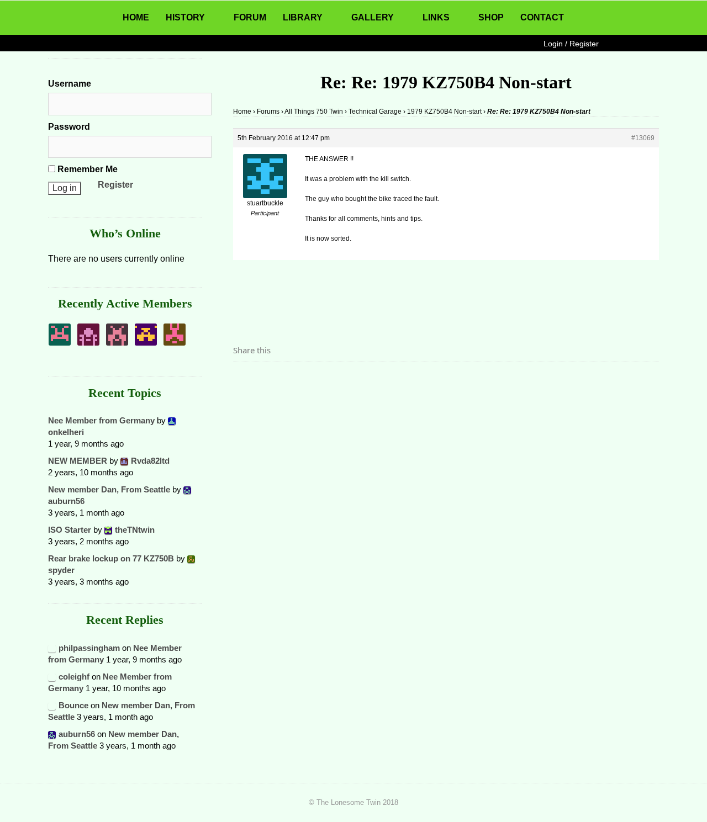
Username (69, 83)
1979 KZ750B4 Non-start (444, 111)
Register (115, 184)
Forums (268, 111)
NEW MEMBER (77, 460)
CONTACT (542, 17)
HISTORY (185, 17)
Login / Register (571, 43)
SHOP (491, 17)
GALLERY (372, 17)
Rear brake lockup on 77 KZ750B (111, 558)
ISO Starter (69, 529)
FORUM (250, 17)
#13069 (643, 138)
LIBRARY (303, 17)
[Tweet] (268, 381)
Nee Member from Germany (101, 420)
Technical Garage (375, 111)
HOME (136, 17)
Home (242, 111)
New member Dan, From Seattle (109, 489)
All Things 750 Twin (313, 111)
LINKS (436, 17)
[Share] (244, 381)
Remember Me (86, 169)
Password (69, 126)
